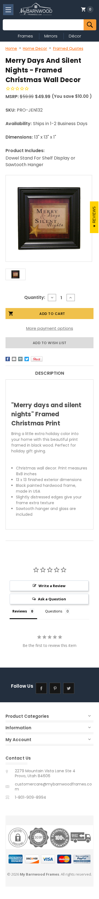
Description (49, 373)
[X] (26, 359)
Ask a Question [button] (52, 598)
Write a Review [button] (51, 585)
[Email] (14, 359)
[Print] (20, 359)
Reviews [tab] (19, 611)
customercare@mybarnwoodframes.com (53, 786)
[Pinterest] (37, 359)
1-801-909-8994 (30, 797)
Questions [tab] (53, 611)
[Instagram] (82, 688)
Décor (75, 36)
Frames (25, 36)
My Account (18, 740)
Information (18, 728)
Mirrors (50, 36)
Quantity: (34, 297)
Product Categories (27, 716)
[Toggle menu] (8, 9)
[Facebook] (8, 359)
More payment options (49, 328)
